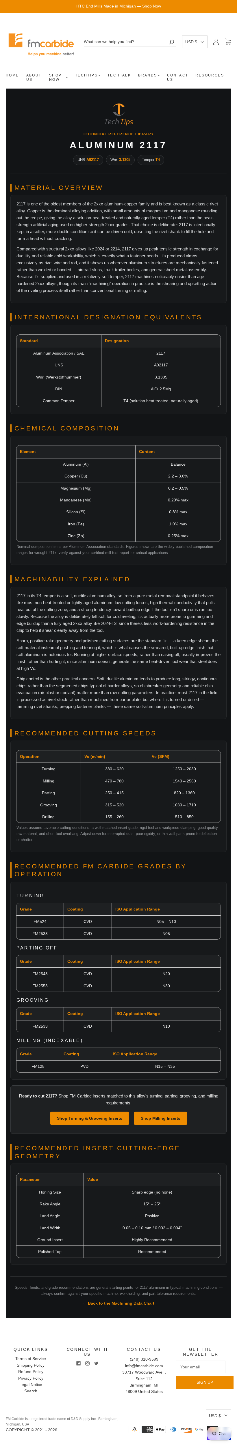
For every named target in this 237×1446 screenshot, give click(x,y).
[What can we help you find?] (125, 41)
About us (34, 77)
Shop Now (55, 77)
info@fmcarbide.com (144, 1365)
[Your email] (200, 1367)
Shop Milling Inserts (160, 1118)
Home (12, 75)
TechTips (86, 75)
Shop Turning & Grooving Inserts (89, 1118)
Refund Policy (30, 1371)
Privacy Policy (30, 1378)
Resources (209, 75)
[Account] (216, 42)
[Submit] (171, 41)
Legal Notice (30, 1384)
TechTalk (119, 75)
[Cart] (228, 42)
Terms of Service (30, 1358)
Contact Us (177, 77)
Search (30, 1391)
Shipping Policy (31, 1365)
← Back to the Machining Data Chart (118, 1303)
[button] (195, 41)
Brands (147, 75)
